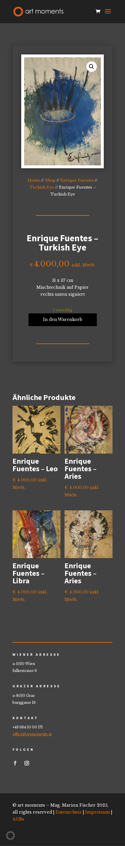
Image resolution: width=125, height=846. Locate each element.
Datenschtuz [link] (69, 812)
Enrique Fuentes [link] (77, 180)
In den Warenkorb (62, 319)
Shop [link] (50, 180)
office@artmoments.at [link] (32, 734)
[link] (38, 11)
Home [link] (34, 180)
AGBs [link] (18, 819)
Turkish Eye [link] (41, 187)
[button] (107, 15)
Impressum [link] (97, 812)
